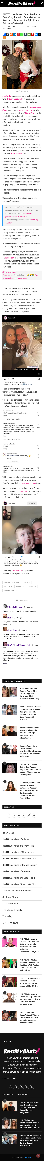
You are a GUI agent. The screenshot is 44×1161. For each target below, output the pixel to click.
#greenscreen (8, 275)
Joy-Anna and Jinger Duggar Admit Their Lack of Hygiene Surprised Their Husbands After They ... (30, 693)
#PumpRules (26, 213)
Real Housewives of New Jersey (18, 852)
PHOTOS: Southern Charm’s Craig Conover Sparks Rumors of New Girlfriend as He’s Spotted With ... (30, 999)
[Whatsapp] (21, 34)
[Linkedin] (14, 34)
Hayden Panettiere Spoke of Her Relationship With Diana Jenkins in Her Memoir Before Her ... (30, 751)
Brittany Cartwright (12, 582)
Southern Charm (10, 897)
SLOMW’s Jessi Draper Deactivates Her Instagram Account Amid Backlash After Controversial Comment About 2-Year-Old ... (30, 790)
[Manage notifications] (38, 1156)
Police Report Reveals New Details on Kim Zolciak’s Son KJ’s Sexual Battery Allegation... (29, 1107)
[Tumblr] (25, 34)
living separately (25, 110)
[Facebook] (4, 34)
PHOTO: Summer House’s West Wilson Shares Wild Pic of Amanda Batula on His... (30, 1124)
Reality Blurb (28, 1157)
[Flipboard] (32, 34)
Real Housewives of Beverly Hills (18, 845)
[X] (7, 34)
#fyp (36, 275)
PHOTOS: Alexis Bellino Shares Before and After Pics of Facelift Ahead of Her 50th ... (30, 982)
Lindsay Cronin (10, 26)
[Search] (41, 3)
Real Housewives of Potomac (16, 871)
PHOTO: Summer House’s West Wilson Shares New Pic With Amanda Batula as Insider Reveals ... (29, 1017)
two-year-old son (29, 483)
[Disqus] (22, 633)
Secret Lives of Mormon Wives (17, 890)
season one (17, 570)
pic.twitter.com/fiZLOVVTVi (16, 217)
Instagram (9, 258)
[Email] (29, 34)
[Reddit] (11, 34)
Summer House (10, 903)
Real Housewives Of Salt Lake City (19, 884)
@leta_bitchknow (9, 272)
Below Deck (8, 833)
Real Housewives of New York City (19, 858)
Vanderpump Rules (10, 590)
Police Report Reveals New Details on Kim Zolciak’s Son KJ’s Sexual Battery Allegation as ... (29, 732)
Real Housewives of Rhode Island (18, 878)
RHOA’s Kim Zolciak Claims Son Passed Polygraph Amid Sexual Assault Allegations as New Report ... (30, 769)
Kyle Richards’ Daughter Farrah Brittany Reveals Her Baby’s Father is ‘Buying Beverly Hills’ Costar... (30, 1140)
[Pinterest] (18, 34)
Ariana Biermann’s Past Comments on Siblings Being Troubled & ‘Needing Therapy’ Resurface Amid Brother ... (30, 713)
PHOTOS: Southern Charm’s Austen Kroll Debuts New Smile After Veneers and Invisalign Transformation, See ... (30, 945)
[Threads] (39, 34)
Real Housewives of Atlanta (15, 839)
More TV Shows (10, 922)
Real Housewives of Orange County (19, 865)
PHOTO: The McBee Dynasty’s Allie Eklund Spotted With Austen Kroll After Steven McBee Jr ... (29, 965)
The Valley (32, 586)
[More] (4, 37)
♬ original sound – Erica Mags (14, 278)
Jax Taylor (8, 586)
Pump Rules (20, 586)
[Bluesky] (36, 34)
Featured (27, 582)
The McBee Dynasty (12, 910)
